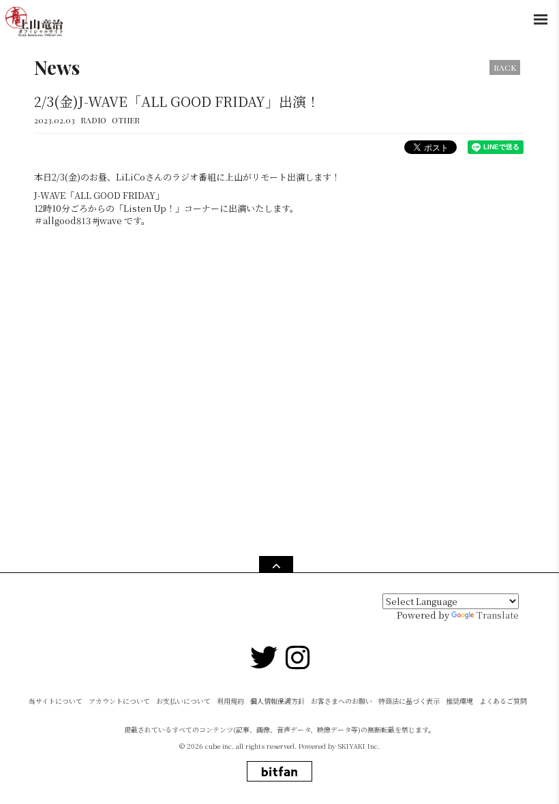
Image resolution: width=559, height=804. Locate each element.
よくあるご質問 (503, 701)
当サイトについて (55, 701)
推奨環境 (459, 701)
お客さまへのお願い (341, 701)
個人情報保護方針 (277, 701)
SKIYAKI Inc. (359, 746)
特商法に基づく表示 (409, 701)
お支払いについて (183, 701)
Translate (498, 614)
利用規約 (230, 701)
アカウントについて (119, 701)
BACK (505, 67)
